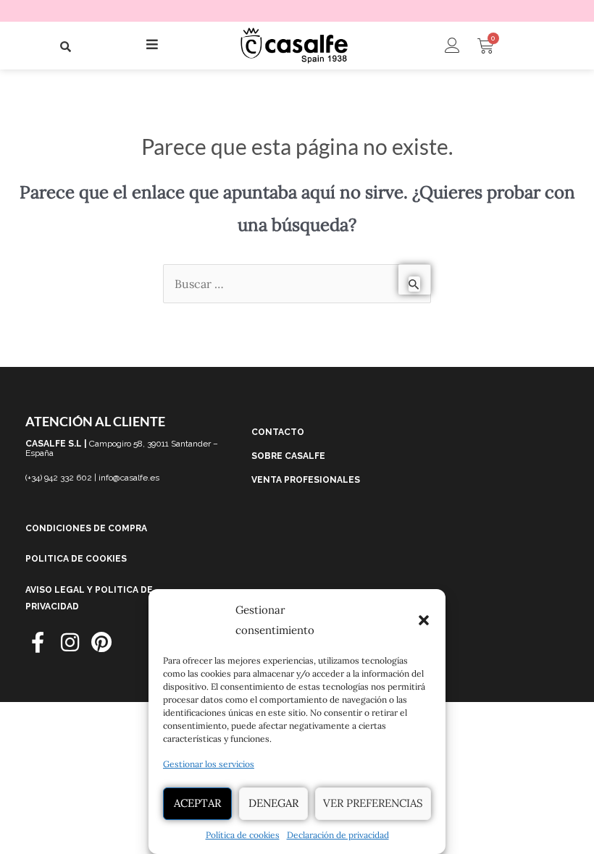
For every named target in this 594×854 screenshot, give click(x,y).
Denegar (273, 803)
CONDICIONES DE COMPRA (86, 528)
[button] (424, 620)
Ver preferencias (373, 803)
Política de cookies (243, 834)
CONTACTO (277, 432)
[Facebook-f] (38, 642)
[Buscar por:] (297, 283)
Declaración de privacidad (338, 834)
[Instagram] (70, 642)
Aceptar (197, 803)
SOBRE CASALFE (288, 456)
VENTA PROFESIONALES (305, 480)
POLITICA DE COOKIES (76, 559)
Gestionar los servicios (208, 763)
